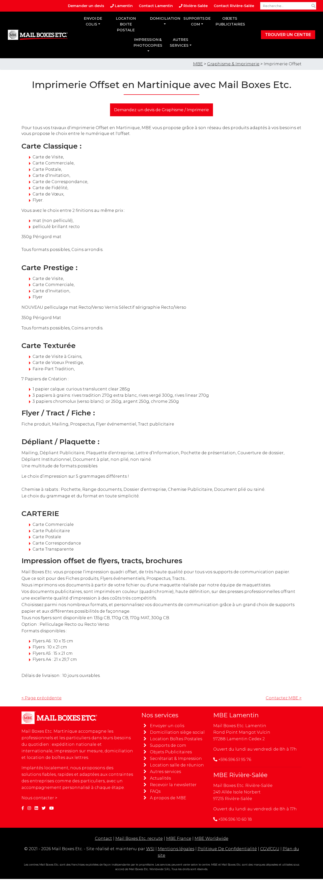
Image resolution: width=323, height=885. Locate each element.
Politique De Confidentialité (227, 848)
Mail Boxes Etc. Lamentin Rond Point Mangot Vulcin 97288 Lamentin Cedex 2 (241, 732)
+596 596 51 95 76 (234, 759)
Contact (103, 838)
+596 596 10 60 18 (235, 819)
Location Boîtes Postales (176, 738)
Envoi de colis (93, 21)
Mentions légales (176, 848)
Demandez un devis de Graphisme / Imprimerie (161, 109)
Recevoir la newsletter (173, 784)
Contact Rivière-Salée (234, 6)
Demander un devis (86, 6)
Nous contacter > (39, 797)
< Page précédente (41, 698)
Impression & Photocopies (147, 42)
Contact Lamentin (156, 6)
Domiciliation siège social (177, 732)
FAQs (155, 791)
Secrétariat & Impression (176, 758)
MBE (198, 64)
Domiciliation (165, 18)
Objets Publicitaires (171, 752)
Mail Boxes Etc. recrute (139, 838)
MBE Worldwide (211, 838)
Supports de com (197, 21)
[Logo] (38, 34)
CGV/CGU (269, 848)
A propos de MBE (168, 797)
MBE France (178, 838)
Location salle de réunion (177, 765)
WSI (150, 848)
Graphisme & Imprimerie (233, 64)
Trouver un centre (288, 34)
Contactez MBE (284, 698)
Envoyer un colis (167, 725)
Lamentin (123, 6)
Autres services (179, 42)
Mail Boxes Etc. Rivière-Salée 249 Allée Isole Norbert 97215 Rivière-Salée (243, 792)
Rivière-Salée (195, 6)
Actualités (160, 778)
